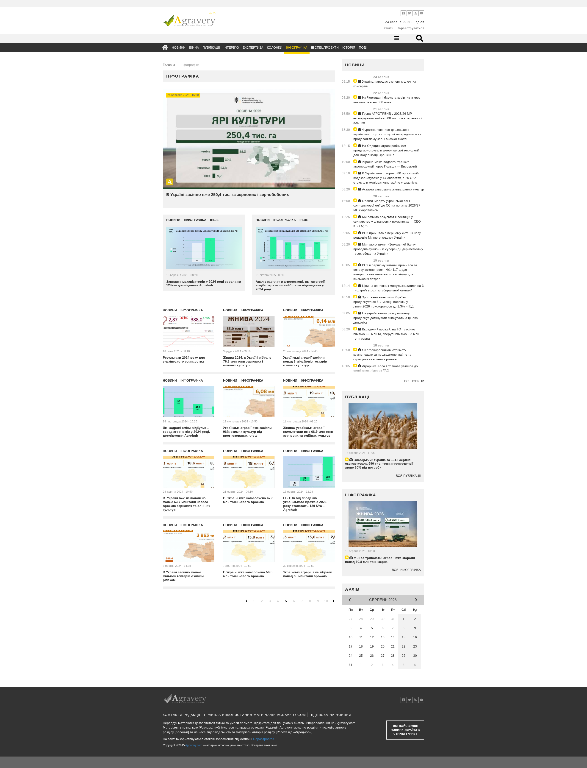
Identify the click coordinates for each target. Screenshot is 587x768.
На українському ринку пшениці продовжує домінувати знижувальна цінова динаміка (385, 317)
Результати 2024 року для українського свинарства (184, 359)
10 (326, 601)
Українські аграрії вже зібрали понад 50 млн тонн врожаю (307, 574)
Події (363, 47)
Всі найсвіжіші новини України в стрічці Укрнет (405, 729)
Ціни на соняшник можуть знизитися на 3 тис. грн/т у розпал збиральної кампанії (388, 288)
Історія (348, 47)
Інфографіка (296, 47)
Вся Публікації (408, 476)
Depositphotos (263, 739)
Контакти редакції (181, 715)
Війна (194, 47)
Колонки (274, 47)
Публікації (211, 47)
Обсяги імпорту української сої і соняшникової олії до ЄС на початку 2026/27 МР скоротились (386, 205)
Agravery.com (193, 745)
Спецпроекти (326, 47)
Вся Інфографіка (406, 570)
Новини (179, 47)
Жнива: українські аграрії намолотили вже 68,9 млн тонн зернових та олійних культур (308, 431)
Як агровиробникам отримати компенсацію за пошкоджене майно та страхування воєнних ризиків (382, 354)
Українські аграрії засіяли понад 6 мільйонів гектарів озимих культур (305, 361)
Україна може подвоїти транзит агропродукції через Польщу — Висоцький (385, 164)
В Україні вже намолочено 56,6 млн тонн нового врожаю (247, 574)
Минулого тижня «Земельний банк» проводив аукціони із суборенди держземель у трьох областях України (388, 249)
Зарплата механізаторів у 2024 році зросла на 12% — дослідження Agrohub (203, 283)
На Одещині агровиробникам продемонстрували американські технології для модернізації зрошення (386, 150)
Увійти (388, 28)
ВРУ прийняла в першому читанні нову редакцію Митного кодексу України (387, 235)
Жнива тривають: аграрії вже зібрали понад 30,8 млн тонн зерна (380, 560)
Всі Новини (414, 381)
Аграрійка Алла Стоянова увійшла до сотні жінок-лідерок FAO (385, 368)
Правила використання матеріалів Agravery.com (255, 715)
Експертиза (253, 47)
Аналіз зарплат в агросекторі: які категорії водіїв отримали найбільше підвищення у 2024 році (290, 285)
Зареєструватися (410, 28)
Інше (214, 220)
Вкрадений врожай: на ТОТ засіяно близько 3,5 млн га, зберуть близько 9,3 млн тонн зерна (386, 333)
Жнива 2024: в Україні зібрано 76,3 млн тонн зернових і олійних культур (247, 361)
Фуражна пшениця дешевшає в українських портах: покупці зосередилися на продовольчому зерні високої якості (387, 134)
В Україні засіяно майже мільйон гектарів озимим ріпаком (183, 576)
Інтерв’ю (231, 47)
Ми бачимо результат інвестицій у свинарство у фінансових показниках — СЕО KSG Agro (387, 221)
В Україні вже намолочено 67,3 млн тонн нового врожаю (248, 500)
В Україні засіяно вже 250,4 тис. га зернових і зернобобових (227, 194)
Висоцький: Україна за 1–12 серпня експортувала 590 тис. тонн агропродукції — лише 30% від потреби (381, 463)
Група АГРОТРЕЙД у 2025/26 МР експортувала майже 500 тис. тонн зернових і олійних (387, 118)
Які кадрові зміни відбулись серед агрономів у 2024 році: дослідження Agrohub (186, 431)
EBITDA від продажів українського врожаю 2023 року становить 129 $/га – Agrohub (305, 503)
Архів (352, 589)
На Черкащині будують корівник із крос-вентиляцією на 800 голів (387, 100)
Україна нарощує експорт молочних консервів (384, 84)
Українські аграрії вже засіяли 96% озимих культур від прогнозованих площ (247, 431)
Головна (169, 65)
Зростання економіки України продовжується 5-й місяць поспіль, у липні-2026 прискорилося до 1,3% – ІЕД (383, 301)
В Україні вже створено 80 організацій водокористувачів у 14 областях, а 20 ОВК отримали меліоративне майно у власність (386, 177)
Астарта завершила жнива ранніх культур (392, 189)
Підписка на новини (330, 715)
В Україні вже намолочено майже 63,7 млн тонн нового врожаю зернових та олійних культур (186, 503)
